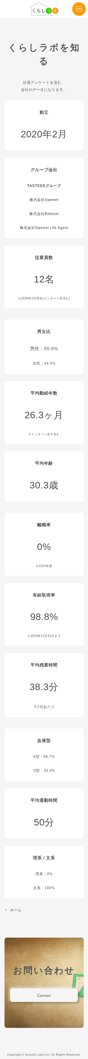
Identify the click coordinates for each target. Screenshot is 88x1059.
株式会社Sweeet (44, 200)
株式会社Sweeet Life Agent (44, 228)
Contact (44, 995)
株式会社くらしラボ (44, 9)
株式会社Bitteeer (44, 214)
